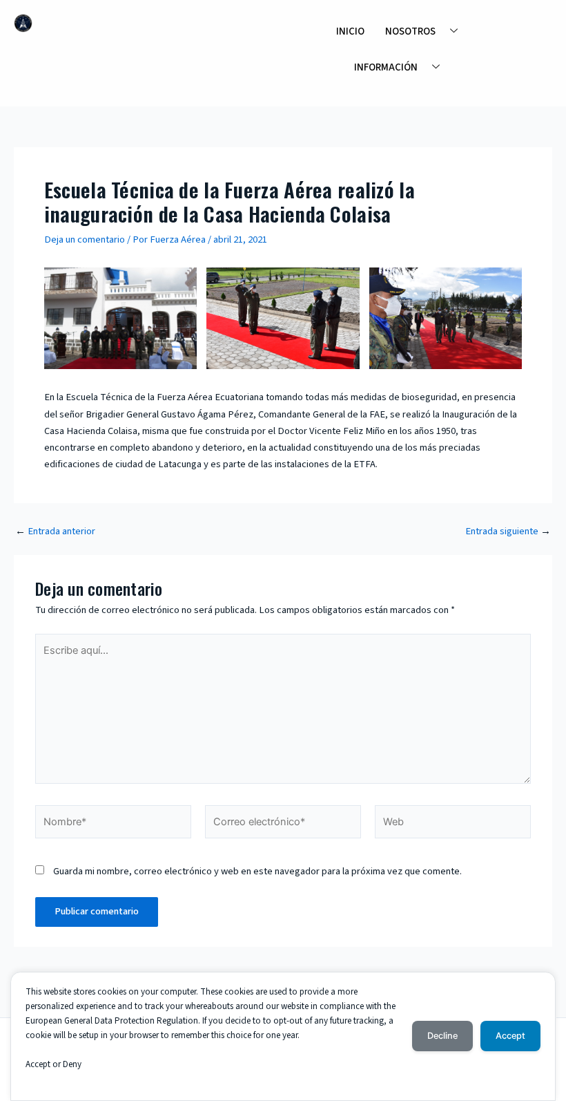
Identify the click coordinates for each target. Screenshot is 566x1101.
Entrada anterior (55, 532)
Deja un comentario (84, 239)
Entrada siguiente (508, 532)
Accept (510, 1036)
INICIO (350, 31)
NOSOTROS (410, 31)
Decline (442, 1036)
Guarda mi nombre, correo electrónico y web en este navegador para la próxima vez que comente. (257, 871)
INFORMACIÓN (386, 67)
